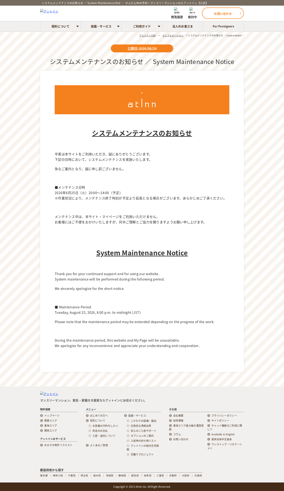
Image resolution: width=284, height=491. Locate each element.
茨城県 (110, 475)
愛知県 (135, 475)
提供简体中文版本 (221, 439)
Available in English (223, 434)
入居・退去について (104, 436)
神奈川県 (58, 475)
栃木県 (97, 475)
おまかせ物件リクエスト (58, 445)
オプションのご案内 (142, 436)
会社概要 (178, 415)
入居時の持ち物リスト (143, 441)
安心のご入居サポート (143, 431)
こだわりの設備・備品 (143, 421)
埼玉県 (84, 475)
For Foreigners (223, 26)
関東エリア (50, 420)
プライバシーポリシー (224, 415)
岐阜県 (148, 475)
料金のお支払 (100, 431)
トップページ (52, 415)
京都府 (173, 475)
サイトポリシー (220, 420)
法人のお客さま (182, 26)
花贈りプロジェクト (142, 454)
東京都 (44, 475)
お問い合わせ (181, 439)
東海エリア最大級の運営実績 (186, 427)
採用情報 (178, 420)
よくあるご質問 (99, 445)
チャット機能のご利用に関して (224, 427)
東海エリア (50, 425)
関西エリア (50, 430)
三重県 (160, 475)
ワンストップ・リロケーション (224, 446)
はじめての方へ (99, 415)
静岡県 (122, 475)
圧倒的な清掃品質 (141, 426)
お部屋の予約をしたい (105, 426)
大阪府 (186, 475)
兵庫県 (198, 475)
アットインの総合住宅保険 (143, 447)
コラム (177, 434)
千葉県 (72, 475)
